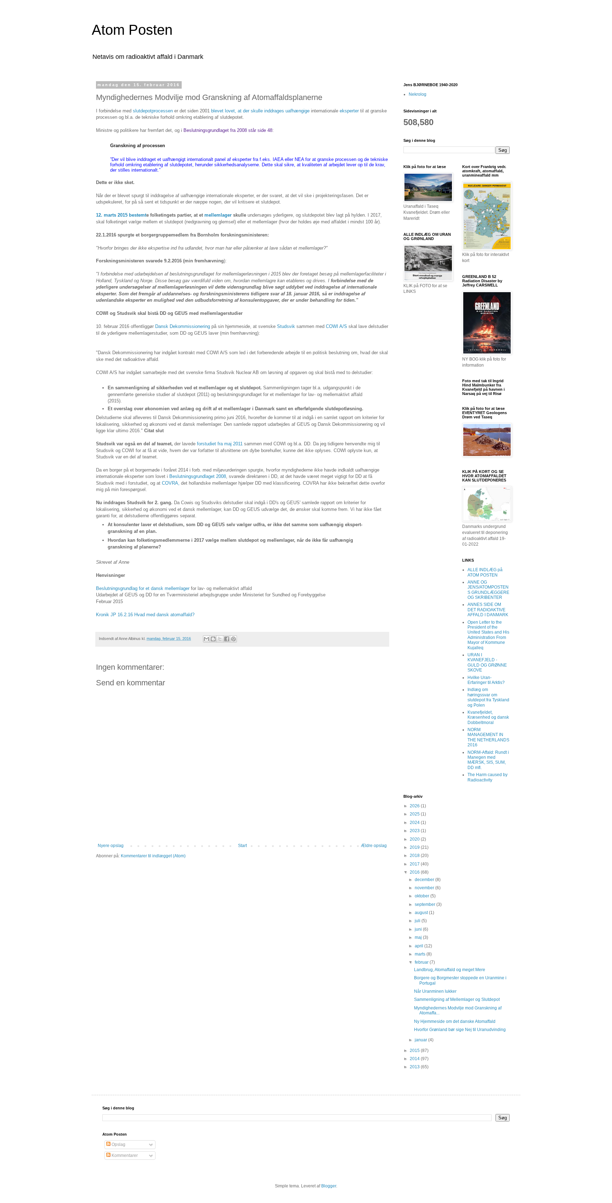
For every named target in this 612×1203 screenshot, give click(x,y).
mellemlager (217, 215)
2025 (415, 814)
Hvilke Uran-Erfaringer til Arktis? (486, 680)
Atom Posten (132, 30)
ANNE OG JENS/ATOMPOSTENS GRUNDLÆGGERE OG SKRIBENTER (488, 590)
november (425, 887)
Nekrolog (417, 94)
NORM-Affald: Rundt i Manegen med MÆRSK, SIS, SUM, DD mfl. (488, 760)
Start (242, 845)
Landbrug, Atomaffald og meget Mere (449, 969)
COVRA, (171, 483)
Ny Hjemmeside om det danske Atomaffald (454, 1021)
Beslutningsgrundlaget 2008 (197, 476)
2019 (415, 847)
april (419, 945)
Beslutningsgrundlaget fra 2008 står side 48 (227, 130)
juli (418, 920)
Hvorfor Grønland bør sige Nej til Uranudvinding (460, 1029)
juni (419, 929)
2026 (415, 805)
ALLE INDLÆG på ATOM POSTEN (485, 572)
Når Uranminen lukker (435, 991)
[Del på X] (219, 638)
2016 (415, 872)
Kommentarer (124, 1155)
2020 (415, 839)
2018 (415, 855)
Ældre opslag (374, 845)
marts (420, 954)
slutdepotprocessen (153, 110)
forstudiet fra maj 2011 (220, 443)
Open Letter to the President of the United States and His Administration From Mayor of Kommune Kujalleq (488, 635)
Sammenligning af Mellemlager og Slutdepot (457, 999)
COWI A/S (337, 326)
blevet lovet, (224, 110)
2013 (415, 1066)
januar (421, 1039)
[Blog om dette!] (213, 638)
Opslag (117, 1144)
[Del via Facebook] (226, 638)
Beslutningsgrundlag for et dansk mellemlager (142, 588)
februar (422, 962)
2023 (415, 830)
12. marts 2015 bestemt (121, 215)
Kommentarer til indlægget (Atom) (153, 855)
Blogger (328, 1185)
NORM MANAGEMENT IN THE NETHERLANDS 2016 (488, 737)
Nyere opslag (111, 845)
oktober (422, 895)
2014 (415, 1058)
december (425, 879)
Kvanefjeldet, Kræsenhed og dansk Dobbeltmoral (488, 717)
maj (419, 937)
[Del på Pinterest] (233, 638)
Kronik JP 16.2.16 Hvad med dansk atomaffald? (145, 614)
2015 (415, 1050)
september (425, 904)
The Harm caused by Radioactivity (488, 777)
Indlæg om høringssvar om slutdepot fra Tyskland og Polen (488, 697)
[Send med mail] (206, 638)
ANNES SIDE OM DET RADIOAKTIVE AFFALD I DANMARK (488, 609)
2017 (415, 864)
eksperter (349, 110)
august (422, 912)
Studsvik (286, 326)
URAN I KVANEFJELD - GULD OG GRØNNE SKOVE (487, 662)
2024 (415, 822)
